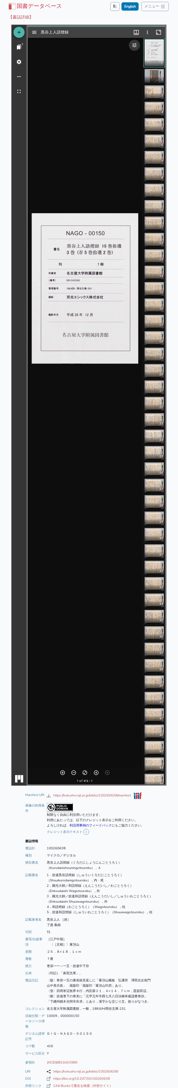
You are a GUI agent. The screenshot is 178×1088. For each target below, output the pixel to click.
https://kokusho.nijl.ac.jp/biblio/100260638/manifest (92, 795)
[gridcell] (34, 6)
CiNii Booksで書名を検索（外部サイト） (83, 1085)
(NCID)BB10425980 (62, 1062)
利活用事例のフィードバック (91, 825)
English (130, 6)
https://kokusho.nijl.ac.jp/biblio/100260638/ (85, 1071)
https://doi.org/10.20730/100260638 (81, 1078)
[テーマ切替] (115, 6)
